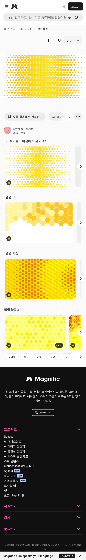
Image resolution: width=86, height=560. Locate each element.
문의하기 (10, 528)
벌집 (26, 356)
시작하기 (10, 505)
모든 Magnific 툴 (14, 495)
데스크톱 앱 (15, 481)
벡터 (21, 29)
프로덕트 (10, 429)
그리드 (67, 356)
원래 (23, 54)
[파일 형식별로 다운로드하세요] (78, 40)
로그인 (75, 6)
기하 (39, 356)
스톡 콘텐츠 (11, 461)
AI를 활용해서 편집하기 (27, 116)
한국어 (43, 412)
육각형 (11, 356)
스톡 (12, 29)
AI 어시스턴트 (12, 441)
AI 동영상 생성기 (14, 451)
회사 (7, 517)
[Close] (80, 555)
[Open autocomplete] (8, 17)
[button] (43, 412)
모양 (52, 356)
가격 (62, 6)
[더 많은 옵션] (48, 40)
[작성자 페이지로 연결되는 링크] (7, 131)
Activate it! (67, 555)
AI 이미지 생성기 (14, 446)
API (6, 490)
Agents (12, 471)
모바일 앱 (10, 485)
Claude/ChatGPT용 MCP (19, 466)
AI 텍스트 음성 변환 (16, 456)
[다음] (69, 116)
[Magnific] (43, 380)
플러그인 (13, 476)
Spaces (8, 436)
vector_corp (19, 132)
